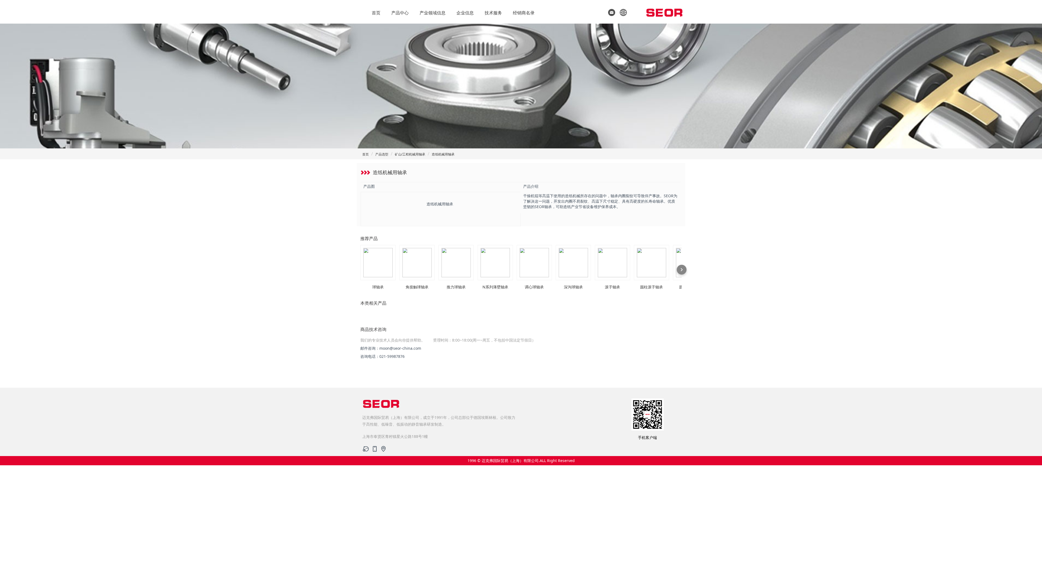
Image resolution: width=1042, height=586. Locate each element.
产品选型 (381, 154)
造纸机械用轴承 (443, 154)
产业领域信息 (433, 13)
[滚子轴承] (612, 262)
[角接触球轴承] (417, 262)
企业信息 (465, 13)
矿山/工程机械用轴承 (410, 154)
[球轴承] (378, 262)
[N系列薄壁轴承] (495, 262)
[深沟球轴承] (573, 262)
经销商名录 (524, 13)
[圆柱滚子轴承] (651, 262)
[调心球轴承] (534, 262)
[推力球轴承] (456, 262)
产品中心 (400, 13)
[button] (621, 12)
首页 (376, 13)
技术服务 (493, 13)
